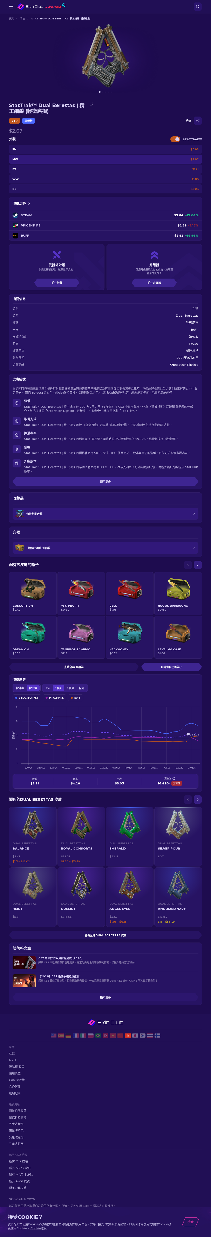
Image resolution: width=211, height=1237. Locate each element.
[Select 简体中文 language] (120, 1035)
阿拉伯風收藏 (17, 1111)
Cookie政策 (17, 1080)
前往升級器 (154, 282)
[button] (32, 836)
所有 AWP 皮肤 (19, 1181)
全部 (81, 688)
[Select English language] (53, 1035)
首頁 (11, 18)
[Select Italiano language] (83, 1035)
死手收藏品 (16, 1124)
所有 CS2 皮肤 (18, 1161)
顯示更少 (105, 481)
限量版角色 (16, 1130)
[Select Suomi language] (157, 1035)
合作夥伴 (15, 1086)
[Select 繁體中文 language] (127, 1035)
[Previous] (188, 565)
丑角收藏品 (16, 1144)
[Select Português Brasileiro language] (98, 1035)
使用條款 (15, 1073)
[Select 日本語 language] (135, 1035)
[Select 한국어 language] (142, 1035)
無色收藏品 (16, 1137)
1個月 (58, 688)
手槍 (22, 18)
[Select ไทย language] (150, 1035)
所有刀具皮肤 (17, 1188)
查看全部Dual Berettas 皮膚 (106, 935)
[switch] (175, 139)
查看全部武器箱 (74, 667)
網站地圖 (15, 1093)
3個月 (70, 688)
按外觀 (20, 688)
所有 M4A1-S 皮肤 (21, 1174)
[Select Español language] (61, 1035)
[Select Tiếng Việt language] (113, 1035)
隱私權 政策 (16, 1067)
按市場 (33, 688)
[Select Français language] (76, 1035)
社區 (12, 1053)
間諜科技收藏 (17, 1117)
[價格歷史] (29, 203)
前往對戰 (57, 282)
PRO (12, 1060)
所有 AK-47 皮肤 (20, 1168)
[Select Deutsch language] (68, 1035)
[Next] (198, 565)
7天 (48, 688)
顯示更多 (105, 997)
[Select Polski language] (90, 1035)
